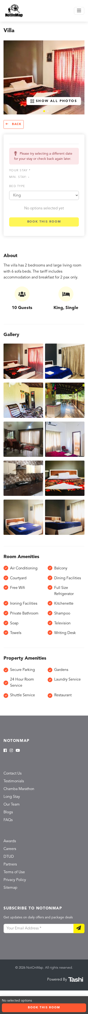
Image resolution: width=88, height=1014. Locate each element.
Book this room (44, 221)
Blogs (8, 812)
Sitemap (10, 888)
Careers (10, 849)
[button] (44, 111)
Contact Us (13, 773)
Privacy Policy (15, 880)
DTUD (9, 857)
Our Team (12, 805)
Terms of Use (14, 872)
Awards (10, 841)
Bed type (17, 186)
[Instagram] (11, 751)
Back (16, 124)
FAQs (8, 820)
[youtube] (18, 751)
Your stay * (20, 170)
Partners (10, 864)
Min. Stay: (19, 177)
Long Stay (12, 797)
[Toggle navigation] (79, 11)
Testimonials (14, 781)
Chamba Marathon (19, 789)
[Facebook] (5, 751)
